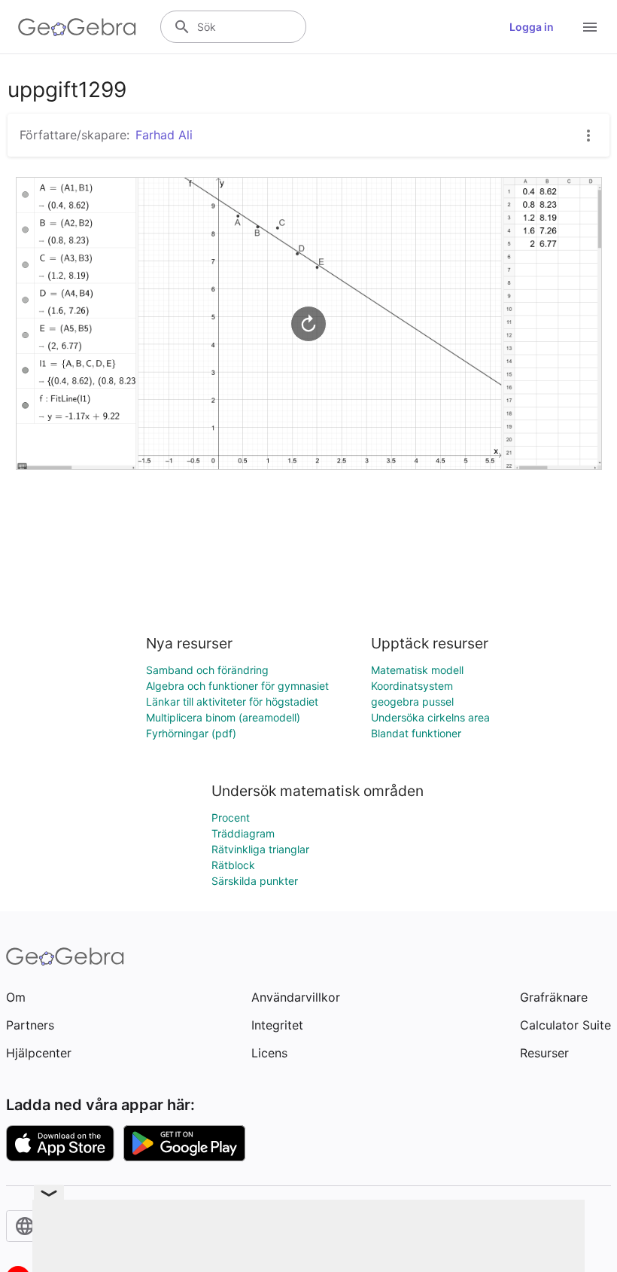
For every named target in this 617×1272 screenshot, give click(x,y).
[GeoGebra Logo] (77, 27)
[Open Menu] (590, 27)
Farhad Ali (164, 134)
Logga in (531, 26)
